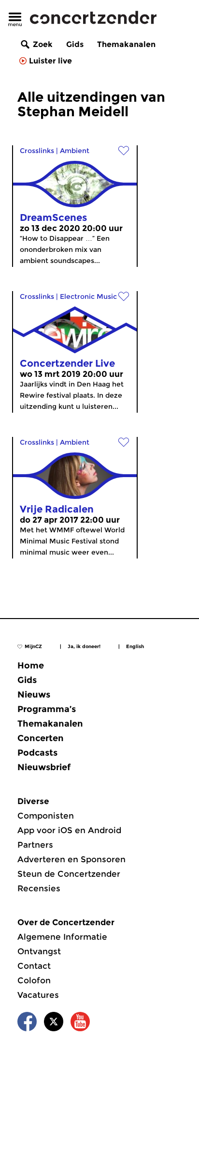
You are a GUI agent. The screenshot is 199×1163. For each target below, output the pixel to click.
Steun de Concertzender (68, 874)
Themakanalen (126, 44)
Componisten (45, 816)
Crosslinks (37, 150)
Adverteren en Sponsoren (71, 859)
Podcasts (37, 752)
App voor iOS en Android (69, 830)
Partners (35, 845)
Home (30, 665)
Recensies (38, 888)
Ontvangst (39, 951)
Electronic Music (88, 296)
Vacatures (38, 995)
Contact (34, 966)
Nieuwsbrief (44, 767)
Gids (75, 44)
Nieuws (33, 694)
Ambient (74, 150)
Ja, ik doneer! (84, 646)
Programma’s (46, 709)
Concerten (40, 738)
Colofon (34, 980)
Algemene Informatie (62, 937)
